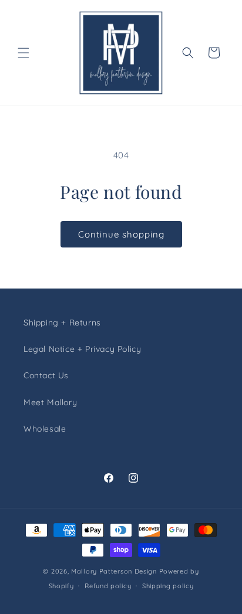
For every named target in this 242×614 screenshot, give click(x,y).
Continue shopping (121, 234)
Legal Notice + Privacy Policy (82, 349)
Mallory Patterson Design (114, 571)
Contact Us (46, 375)
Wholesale (44, 428)
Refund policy (108, 586)
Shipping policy (168, 586)
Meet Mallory (50, 402)
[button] (23, 53)
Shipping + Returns (62, 322)
